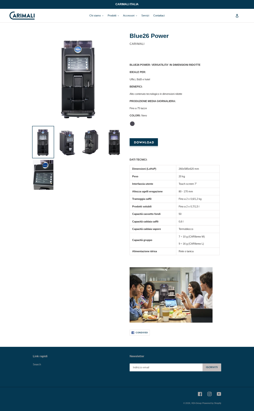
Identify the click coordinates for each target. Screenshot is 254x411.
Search (37, 364)
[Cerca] (232, 15)
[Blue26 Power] (144, 145)
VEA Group (196, 403)
